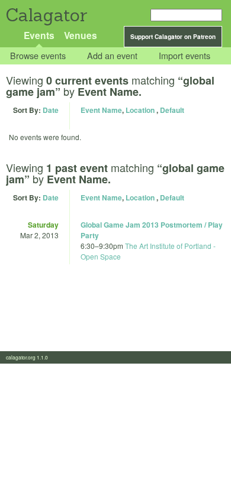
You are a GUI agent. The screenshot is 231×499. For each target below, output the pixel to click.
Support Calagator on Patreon (173, 37)
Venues (80, 35)
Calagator (46, 15)
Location (140, 110)
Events (39, 35)
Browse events (38, 56)
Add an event (112, 56)
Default (172, 110)
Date (51, 110)
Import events (184, 56)
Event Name (101, 110)
